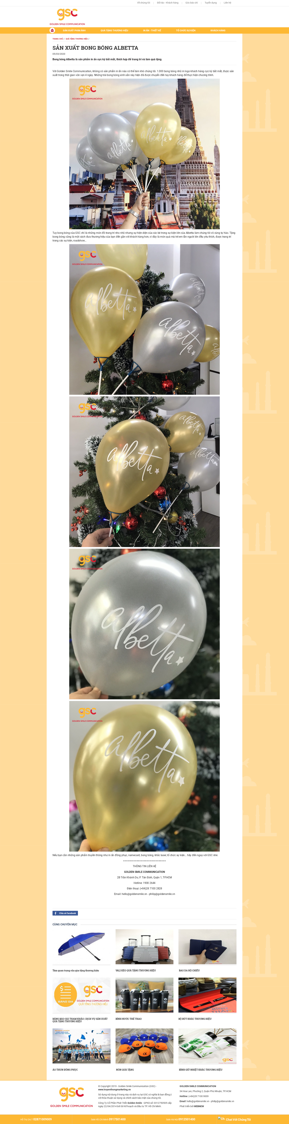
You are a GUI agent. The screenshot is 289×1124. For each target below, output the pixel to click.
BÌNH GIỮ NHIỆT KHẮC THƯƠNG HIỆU (200, 1069)
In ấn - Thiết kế (152, 30)
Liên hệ (227, 2)
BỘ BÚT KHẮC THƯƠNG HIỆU (195, 1018)
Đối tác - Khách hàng (167, 2)
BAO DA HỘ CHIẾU (189, 970)
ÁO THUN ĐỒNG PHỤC (65, 1069)
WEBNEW (199, 1106)
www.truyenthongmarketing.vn (114, 1089)
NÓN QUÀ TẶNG (125, 1069)
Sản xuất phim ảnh (74, 30)
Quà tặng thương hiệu (114, 30)
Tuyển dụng (211, 2)
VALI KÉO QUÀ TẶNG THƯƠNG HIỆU (136, 970)
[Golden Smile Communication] (71, 17)
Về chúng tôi (143, 2)
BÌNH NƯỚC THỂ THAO (129, 1018)
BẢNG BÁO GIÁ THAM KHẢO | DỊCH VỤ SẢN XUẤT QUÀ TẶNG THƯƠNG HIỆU (80, 1020)
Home (52, 30)
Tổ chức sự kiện (186, 30)
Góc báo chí (191, 2)
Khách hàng (218, 30)
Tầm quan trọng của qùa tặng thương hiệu (76, 970)
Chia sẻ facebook (67, 913)
